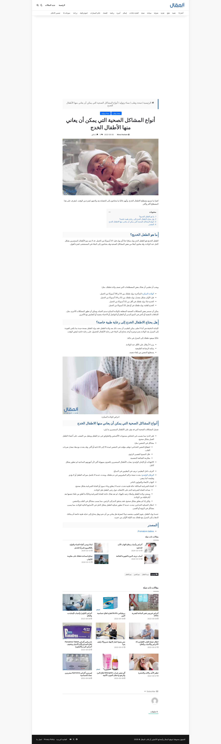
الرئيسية (62, 5)
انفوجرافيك (84, 13)
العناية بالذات (134, 13)
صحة (143, 13)
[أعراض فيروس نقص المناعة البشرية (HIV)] (143, 602)
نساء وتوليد (124, 102)
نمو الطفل (128, 574)
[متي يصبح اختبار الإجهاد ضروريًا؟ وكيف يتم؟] (110, 631)
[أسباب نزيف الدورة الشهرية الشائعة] (151, 559)
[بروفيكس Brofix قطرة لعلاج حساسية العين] (110, 602)
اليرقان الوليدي (148, 475)
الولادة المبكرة (148, 293)
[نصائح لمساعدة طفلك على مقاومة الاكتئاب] (101, 559)
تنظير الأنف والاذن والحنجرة (148, 673)
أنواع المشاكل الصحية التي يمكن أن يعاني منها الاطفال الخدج (131, 222)
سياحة (149, 13)
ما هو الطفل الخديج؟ (146, 217)
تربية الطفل (145, 574)
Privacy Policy (49, 739)
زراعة (75, 13)
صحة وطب (136, 102)
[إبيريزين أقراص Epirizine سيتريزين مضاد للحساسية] (77, 662)
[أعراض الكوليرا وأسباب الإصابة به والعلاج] (77, 602)
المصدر (151, 224)
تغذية (162, 13)
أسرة (118, 13)
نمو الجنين (137, 574)
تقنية (174, 13)
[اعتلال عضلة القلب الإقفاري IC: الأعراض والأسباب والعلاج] (143, 631)
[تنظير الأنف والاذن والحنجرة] (143, 662)
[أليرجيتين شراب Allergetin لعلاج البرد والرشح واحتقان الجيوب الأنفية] (110, 662)
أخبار (181, 13)
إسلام (125, 13)
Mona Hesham (122, 135)
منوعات (67, 13)
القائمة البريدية (61, 739)
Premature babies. (145, 531)
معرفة (156, 13)
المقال (166, 739)
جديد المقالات (50, 5)
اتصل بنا (39, 739)
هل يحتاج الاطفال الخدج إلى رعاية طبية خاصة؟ (136, 219)
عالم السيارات (95, 13)
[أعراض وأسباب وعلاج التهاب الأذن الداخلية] (151, 547)
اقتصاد (105, 13)
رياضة (112, 13)
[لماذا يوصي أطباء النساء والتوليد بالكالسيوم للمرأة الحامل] (101, 547)
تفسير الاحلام (55, 13)
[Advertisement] (110, 57)
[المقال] (177, 5)
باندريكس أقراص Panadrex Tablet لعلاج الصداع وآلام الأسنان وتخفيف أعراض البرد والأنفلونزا (78, 644)
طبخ (168, 13)
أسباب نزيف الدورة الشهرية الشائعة (129, 556)
